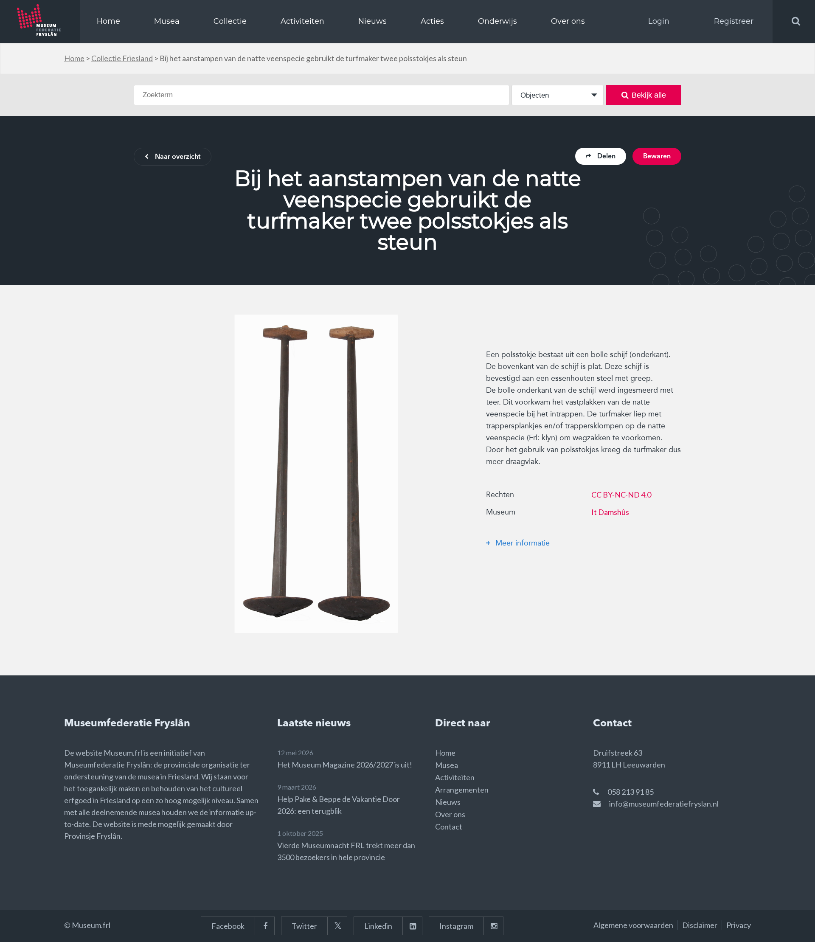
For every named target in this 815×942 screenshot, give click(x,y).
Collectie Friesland (122, 58)
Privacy (738, 925)
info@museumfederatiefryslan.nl (664, 803)
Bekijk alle (649, 95)
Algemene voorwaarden (633, 925)
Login (658, 21)
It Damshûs (610, 512)
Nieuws (372, 21)
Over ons (568, 21)
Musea (167, 21)
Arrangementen (462, 789)
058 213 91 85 (630, 791)
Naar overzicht (177, 157)
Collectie (230, 21)
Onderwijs (497, 21)
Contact (448, 826)
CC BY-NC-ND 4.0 (621, 494)
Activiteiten (302, 21)
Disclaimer (699, 925)
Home (108, 21)
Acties (432, 21)
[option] (316, 474)
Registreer (733, 21)
